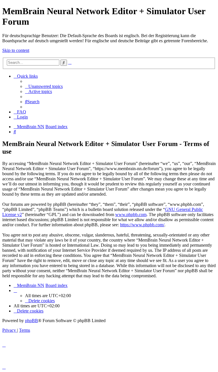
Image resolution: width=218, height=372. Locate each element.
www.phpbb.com (130, 214)
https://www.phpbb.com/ (142, 224)
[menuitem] (44, 86)
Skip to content (15, 50)
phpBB (31, 320)
